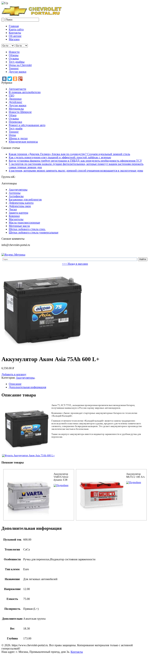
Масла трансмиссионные (24, 222)
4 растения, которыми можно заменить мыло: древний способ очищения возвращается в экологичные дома (76, 170)
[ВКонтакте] (4, 79)
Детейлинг (15, 102)
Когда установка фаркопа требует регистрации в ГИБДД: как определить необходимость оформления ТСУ (75, 160)
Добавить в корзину (13, 374)
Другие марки (17, 71)
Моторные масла (19, 225)
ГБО (11, 95)
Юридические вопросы (23, 141)
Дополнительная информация (27, 387)
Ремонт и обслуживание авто (27, 125)
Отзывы (14, 58)
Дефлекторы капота (21, 202)
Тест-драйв (15, 128)
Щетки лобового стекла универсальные (33, 232)
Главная (14, 26)
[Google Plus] (20, 79)
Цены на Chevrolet (20, 65)
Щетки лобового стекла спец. (27, 229)
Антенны (14, 192)
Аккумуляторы (18, 189)
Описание (15, 383)
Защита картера (18, 212)
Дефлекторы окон (20, 206)
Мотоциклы (16, 108)
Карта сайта (16, 29)
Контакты (15, 32)
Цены (12, 135)
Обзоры (13, 55)
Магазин (14, 39)
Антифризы (16, 196)
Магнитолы (16, 219)
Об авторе (15, 36)
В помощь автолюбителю (25, 92)
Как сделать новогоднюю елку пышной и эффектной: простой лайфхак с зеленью (60, 157)
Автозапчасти (17, 88)
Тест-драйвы (17, 61)
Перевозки (15, 121)
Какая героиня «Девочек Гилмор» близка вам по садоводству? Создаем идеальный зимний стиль (69, 154)
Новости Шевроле (20, 112)
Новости (14, 51)
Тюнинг (14, 68)
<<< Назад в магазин (75, 263)
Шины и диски (18, 138)
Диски (13, 209)
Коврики (14, 216)
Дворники (15, 98)
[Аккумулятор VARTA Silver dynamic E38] (61, 485)
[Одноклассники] (15, 79)
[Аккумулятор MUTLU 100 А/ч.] (133, 482)
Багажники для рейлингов (25, 199)
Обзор (12, 115)
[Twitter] (10, 79)
